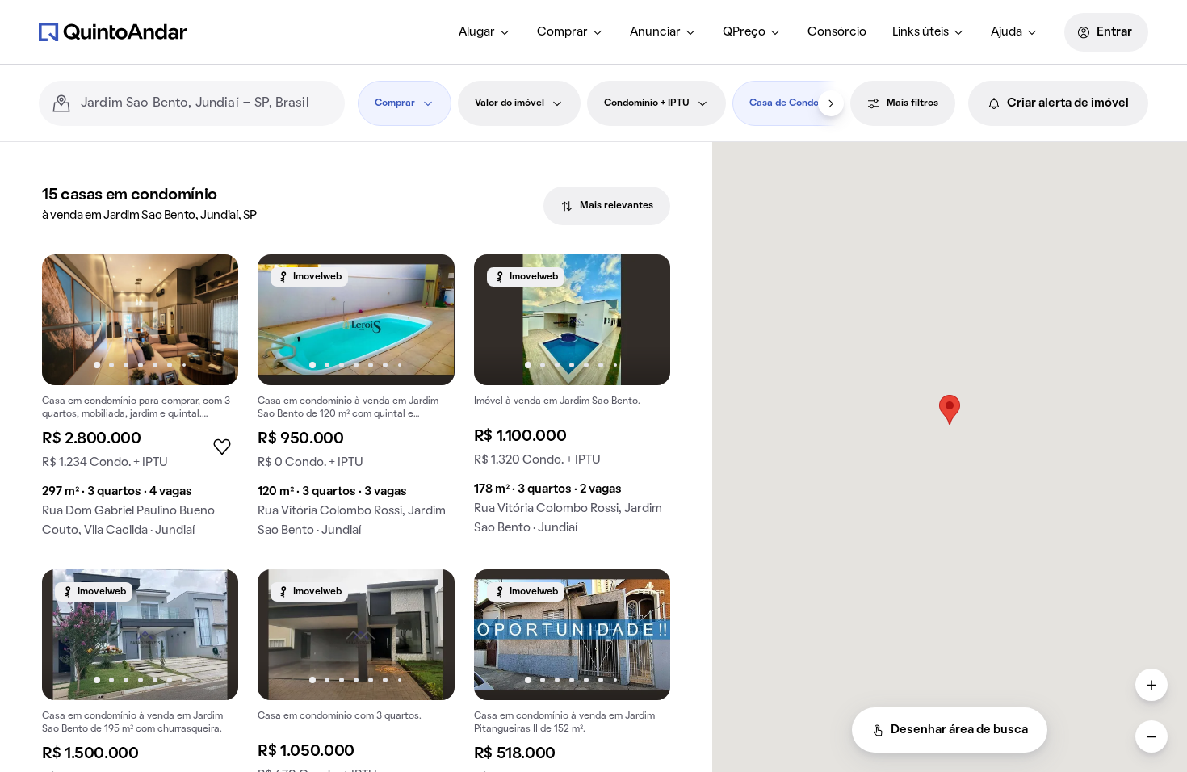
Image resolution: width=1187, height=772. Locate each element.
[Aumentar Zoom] (1151, 685)
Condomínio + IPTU (647, 103)
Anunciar (655, 32)
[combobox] (206, 103)
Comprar (562, 32)
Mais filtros (912, 103)
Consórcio (836, 32)
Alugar (477, 32)
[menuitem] (485, 32)
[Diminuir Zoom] (1151, 736)
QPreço (744, 32)
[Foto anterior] (71, 320)
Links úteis (920, 32)
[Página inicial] (113, 31)
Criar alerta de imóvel (1068, 103)
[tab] (606, 206)
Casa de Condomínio (796, 103)
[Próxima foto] (209, 320)
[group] (140, 402)
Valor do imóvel (509, 103)
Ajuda (1006, 32)
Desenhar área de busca (959, 730)
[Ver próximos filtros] (831, 103)
